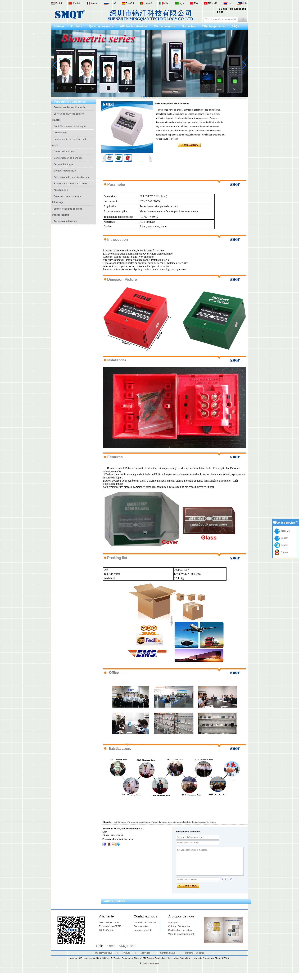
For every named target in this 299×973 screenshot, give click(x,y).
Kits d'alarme (61, 189)
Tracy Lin (285, 531)
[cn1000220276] (118, 844)
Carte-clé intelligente (65, 151)
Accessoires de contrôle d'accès (71, 177)
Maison (59, 26)
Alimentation (60, 132)
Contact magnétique (65, 170)
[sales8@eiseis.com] (114, 844)
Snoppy (284, 538)
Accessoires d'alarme (65, 221)
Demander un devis (194, 953)
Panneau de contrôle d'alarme (70, 183)
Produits (76, 26)
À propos (173, 922)
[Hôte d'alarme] (185, 98)
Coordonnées (141, 926)
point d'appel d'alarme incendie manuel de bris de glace (173, 822)
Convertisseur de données (68, 157)
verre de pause (208, 822)
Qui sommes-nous (101, 26)
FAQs (235, 26)
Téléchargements (213, 26)
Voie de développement (181, 934)
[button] (141, 97)
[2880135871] (109, 844)
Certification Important (180, 930)
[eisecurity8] (104, 844)
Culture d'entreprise (179, 926)
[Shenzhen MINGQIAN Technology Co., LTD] (70, 18)
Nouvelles (188, 26)
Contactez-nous (164, 26)
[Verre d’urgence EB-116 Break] (127, 127)
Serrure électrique (63, 164)
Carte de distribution (145, 922)
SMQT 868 (127, 946)
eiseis (111, 946)
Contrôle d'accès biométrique (70, 126)
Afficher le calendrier (133, 26)
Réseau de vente (143, 930)
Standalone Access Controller (70, 107)
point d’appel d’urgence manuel (129, 822)
